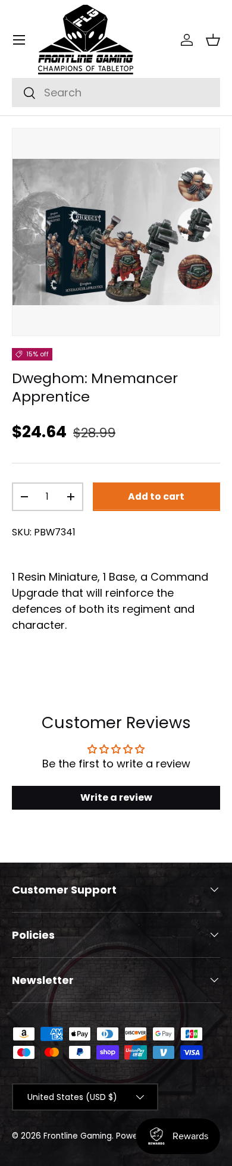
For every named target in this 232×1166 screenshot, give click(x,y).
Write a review (116, 797)
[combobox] (116, 92)
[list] (116, 232)
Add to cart (156, 496)
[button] (213, 40)
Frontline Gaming (77, 1136)
